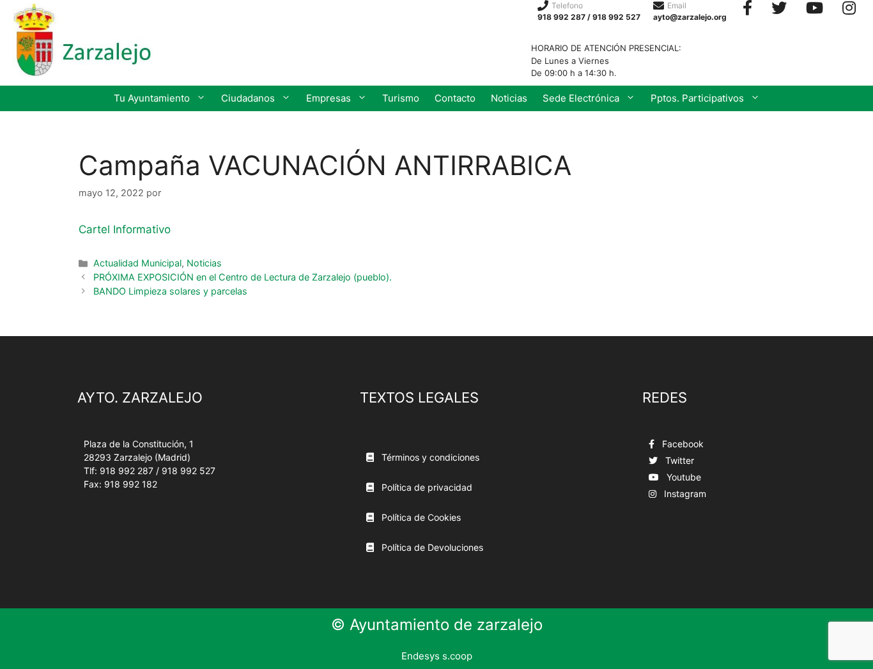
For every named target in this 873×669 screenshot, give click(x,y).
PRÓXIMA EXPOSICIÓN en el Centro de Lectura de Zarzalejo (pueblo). (242, 277)
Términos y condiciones (429, 457)
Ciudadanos (248, 98)
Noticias (509, 98)
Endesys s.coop (436, 656)
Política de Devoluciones (431, 547)
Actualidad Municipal (137, 263)
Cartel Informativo (125, 229)
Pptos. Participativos (697, 98)
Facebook (682, 443)
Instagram (683, 493)
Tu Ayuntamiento (152, 98)
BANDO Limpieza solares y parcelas (170, 291)
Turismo (400, 98)
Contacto (455, 98)
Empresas (328, 98)
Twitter (678, 460)
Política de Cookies (420, 517)
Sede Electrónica (581, 98)
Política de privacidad (425, 487)
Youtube (682, 477)
